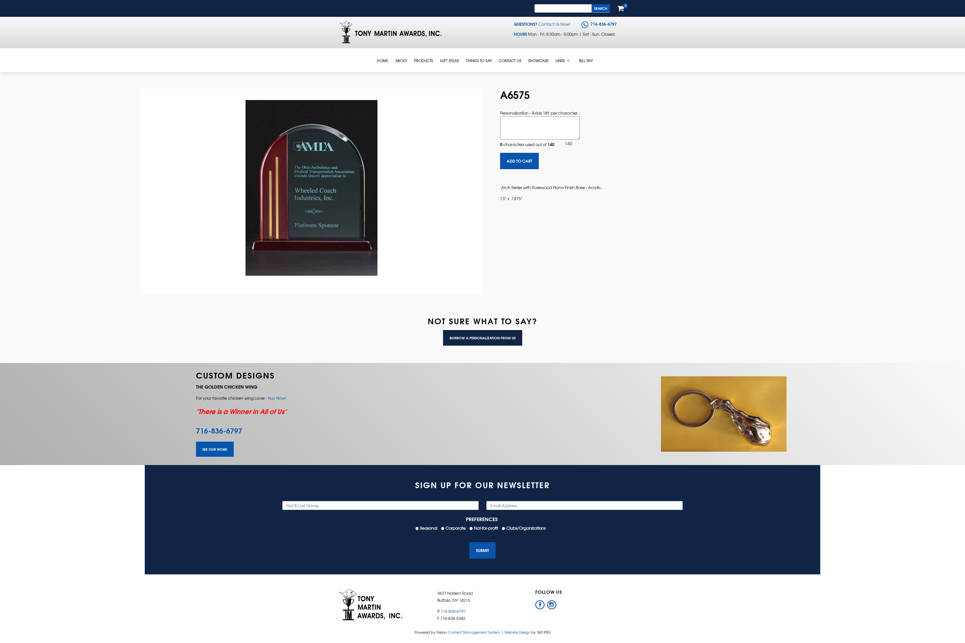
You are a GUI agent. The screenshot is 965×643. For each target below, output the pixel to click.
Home (382, 60)
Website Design (517, 632)
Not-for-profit (486, 528)
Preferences (482, 519)
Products (423, 60)
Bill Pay (586, 60)
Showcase (538, 60)
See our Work (214, 449)
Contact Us (510, 60)
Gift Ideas (449, 60)
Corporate (456, 528)
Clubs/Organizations (526, 528)
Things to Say (479, 60)
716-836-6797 (219, 430)
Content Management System (474, 632)
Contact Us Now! (554, 24)
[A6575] (311, 187)
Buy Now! (277, 398)
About (401, 60)
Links (560, 60)
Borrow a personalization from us (483, 338)
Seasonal (428, 528)
